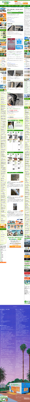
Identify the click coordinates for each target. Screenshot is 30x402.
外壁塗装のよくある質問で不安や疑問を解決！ (27, 111)
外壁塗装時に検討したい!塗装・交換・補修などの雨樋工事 (21, 348)
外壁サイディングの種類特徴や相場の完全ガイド (3, 136)
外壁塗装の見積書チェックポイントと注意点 (27, 122)
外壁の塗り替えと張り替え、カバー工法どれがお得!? (27, 135)
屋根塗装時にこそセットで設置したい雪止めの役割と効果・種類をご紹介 (23, 349)
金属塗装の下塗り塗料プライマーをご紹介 (27, 149)
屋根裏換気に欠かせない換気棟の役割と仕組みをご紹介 (6, 379)
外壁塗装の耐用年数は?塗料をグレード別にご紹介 (3, 116)
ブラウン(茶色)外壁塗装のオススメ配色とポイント (27, 221)
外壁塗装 (3, 32)
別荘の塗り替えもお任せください (27, 104)
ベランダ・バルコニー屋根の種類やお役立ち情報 (3, 199)
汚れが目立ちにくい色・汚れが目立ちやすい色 (28, 62)
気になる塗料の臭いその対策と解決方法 (27, 131)
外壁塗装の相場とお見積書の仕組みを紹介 (27, 120)
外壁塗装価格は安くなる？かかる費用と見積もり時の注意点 (21, 319)
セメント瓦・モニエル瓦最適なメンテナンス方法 (3, 182)
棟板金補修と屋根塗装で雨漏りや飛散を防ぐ (3, 197)
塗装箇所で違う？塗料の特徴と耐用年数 (27, 146)
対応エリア (2, 319)
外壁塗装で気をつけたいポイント (3, 147)
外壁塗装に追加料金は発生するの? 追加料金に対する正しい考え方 (22, 332)
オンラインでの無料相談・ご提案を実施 (27, 109)
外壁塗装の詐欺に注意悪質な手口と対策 (27, 126)
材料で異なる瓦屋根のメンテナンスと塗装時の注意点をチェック (22, 341)
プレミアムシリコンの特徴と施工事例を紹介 (27, 228)
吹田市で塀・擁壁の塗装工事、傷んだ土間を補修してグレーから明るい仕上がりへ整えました (27, 29)
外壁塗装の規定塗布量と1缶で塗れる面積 (27, 186)
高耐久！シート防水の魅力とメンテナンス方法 (3, 206)
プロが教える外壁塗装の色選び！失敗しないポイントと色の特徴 (7, 327)
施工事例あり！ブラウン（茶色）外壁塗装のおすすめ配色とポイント (7, 392)
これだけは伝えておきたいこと (3, 313)
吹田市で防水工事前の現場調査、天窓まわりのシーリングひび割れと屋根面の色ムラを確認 (27, 18)
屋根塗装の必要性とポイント (18, 323)
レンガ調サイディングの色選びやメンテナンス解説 (3, 135)
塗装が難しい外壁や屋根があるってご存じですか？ (27, 168)
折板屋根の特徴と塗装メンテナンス (2, 178)
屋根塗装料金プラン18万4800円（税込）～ (20, 315)
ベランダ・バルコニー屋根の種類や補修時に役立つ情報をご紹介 (7, 375)
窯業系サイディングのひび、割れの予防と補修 (27, 170)
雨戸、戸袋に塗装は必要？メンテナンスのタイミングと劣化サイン (22, 357)
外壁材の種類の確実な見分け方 (26, 136)
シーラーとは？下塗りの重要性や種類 (27, 151)
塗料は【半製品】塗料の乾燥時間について (3, 211)
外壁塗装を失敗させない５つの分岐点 (27, 115)
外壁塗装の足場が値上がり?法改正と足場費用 (27, 160)
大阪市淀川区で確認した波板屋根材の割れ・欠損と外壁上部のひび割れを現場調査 (27, 21)
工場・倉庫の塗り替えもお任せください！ (27, 100)
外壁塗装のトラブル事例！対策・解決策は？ (27, 206)
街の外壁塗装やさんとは (3, 310)
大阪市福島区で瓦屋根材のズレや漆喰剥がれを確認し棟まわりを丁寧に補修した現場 (27, 16)
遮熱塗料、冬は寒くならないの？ (19, 387)
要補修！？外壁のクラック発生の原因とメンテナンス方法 (6, 353)
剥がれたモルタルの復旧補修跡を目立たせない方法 (3, 138)
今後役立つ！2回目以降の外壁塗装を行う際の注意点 (21, 327)
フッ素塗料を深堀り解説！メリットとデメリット (27, 222)
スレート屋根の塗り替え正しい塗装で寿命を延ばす (3, 169)
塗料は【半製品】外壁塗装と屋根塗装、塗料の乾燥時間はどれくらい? (7, 366)
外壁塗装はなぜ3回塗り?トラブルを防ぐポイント (3, 149)
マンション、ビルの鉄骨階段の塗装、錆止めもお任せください (21, 352)
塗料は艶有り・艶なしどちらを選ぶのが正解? (27, 173)
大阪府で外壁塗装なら (3, 234)
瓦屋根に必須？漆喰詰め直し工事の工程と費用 (20, 340)
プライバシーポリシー (3, 238)
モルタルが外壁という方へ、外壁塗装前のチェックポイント (21, 396)
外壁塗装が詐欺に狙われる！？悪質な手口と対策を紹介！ (6, 362)
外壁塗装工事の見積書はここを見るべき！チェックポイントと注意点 (22, 318)
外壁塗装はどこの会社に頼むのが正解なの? (5, 365)
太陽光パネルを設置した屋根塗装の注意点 (27, 191)
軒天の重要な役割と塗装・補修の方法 (3, 155)
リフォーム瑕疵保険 (2, 314)
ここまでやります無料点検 (24, 6)
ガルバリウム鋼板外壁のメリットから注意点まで (27, 140)
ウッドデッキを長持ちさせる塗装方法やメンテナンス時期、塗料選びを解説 (23, 354)
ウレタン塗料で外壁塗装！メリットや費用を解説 (3, 124)
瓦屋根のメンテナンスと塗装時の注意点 (3, 180)
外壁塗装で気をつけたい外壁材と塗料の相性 (3, 220)
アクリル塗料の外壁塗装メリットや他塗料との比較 (3, 122)
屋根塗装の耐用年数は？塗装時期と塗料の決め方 (27, 208)
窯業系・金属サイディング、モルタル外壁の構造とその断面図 (6, 370)
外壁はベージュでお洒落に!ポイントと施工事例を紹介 (27, 219)
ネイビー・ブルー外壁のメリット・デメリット (27, 212)
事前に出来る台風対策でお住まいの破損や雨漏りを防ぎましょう (7, 383)
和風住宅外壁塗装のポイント (27, 178)
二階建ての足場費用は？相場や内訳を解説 (27, 162)
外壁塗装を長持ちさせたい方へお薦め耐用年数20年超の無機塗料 (22, 391)
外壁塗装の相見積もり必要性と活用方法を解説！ (27, 118)
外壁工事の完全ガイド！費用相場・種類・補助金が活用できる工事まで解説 (8, 336)
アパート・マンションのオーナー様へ (27, 102)
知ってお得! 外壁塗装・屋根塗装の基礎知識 (5, 340)
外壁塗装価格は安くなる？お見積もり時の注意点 (3, 107)
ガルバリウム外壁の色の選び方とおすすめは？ (5, 349)
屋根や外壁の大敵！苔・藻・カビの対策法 (27, 189)
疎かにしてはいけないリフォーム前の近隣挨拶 (27, 129)
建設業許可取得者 (2, 236)
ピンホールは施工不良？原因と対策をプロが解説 (3, 140)
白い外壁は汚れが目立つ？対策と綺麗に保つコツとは (27, 217)
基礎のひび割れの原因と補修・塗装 (27, 204)
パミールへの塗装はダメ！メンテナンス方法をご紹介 (27, 195)
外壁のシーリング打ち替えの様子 (11, 18)
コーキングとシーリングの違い (3, 213)
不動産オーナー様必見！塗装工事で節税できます (27, 157)
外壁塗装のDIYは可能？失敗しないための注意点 (27, 166)
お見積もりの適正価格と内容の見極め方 (27, 124)
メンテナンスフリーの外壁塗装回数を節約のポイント (27, 139)
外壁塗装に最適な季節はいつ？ (3, 120)
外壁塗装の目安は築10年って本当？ (2, 99)
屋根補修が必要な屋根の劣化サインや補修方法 (3, 167)
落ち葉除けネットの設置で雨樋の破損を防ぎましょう (21, 350)
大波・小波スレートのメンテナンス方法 (3, 222)
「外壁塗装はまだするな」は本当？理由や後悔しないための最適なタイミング (8, 335)
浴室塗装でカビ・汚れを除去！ (3, 191)
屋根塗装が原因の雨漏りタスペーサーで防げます (3, 171)
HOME (8, 7)
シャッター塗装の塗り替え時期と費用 (3, 193)
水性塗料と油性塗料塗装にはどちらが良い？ (27, 175)
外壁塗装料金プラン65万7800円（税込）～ (20, 314)
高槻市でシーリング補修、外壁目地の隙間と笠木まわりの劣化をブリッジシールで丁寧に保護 (27, 10)
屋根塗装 (3, 34)
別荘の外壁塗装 (17, 363)
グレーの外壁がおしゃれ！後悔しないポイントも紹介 (27, 213)
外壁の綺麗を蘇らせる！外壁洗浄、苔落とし (27, 188)
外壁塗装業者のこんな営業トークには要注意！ (27, 164)
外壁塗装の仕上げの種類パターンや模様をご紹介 (27, 226)
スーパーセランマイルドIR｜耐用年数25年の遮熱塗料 (21, 370)
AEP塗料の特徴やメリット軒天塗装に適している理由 (27, 233)
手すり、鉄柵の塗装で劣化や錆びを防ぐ (3, 187)
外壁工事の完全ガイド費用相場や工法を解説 (3, 105)
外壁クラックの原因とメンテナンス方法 (3, 133)
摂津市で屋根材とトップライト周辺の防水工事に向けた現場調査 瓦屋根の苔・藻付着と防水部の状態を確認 (27, 23)
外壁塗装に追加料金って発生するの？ (27, 116)
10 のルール (2, 315)
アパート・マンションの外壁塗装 (19, 362)
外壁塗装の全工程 (2, 101)
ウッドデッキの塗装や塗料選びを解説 (3, 189)
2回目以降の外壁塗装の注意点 (27, 144)
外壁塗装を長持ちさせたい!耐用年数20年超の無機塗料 (27, 153)
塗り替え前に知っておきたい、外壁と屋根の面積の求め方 (6, 369)
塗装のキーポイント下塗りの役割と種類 (27, 147)
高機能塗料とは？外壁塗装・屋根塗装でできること (3, 144)
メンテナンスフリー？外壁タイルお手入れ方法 (27, 177)
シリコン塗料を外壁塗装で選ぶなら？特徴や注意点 (3, 126)
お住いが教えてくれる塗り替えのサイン (3, 97)
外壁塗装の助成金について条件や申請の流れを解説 (20, 331)
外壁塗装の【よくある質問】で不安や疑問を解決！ (5, 326)
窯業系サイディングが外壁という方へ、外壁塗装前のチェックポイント (22, 397)
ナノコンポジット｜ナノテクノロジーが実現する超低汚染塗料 (21, 375)
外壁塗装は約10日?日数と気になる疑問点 (27, 127)
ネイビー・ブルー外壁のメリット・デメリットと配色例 (6, 388)
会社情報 (1, 318)
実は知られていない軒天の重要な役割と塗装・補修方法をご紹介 (22, 345)
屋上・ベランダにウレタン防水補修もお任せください (3, 204)
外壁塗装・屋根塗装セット (3, 35)
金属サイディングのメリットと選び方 (3, 175)
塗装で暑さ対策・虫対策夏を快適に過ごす (3, 129)
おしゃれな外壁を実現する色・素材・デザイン (27, 210)
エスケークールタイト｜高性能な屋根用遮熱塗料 (20, 373)
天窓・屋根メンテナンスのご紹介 (3, 158)
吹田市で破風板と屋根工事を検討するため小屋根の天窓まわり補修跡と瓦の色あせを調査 (27, 13)
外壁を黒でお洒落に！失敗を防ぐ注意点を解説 (27, 215)
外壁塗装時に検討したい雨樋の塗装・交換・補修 (3, 162)
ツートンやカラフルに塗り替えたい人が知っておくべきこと (28, 66)
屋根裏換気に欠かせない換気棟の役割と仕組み (3, 207)
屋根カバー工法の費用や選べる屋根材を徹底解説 (3, 113)
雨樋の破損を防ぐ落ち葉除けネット (2, 166)
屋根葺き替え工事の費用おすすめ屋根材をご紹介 (3, 111)
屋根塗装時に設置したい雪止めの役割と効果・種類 (3, 164)
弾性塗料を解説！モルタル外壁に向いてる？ (27, 224)
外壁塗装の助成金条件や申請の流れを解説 (27, 113)
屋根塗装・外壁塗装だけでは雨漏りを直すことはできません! (6, 339)
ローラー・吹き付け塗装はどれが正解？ (27, 184)
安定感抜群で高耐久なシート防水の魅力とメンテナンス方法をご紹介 (7, 378)
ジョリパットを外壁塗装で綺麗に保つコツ (27, 182)
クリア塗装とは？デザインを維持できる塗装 (3, 127)
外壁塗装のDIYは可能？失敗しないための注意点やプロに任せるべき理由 (7, 343)
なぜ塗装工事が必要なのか (3, 94)
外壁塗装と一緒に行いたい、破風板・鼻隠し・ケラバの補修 (21, 344)
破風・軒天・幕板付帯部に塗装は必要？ (3, 151)
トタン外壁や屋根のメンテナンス (3, 176)
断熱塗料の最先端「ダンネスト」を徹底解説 (27, 199)
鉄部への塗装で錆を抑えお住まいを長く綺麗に (3, 184)
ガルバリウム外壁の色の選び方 (27, 142)
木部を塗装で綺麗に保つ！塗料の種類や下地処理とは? (27, 193)
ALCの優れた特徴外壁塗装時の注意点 (3, 215)
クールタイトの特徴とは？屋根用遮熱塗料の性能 (27, 230)
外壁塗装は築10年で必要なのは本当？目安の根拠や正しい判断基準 (7, 334)
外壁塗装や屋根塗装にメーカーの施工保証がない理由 (27, 155)
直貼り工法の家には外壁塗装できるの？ (27, 171)
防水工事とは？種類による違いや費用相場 (3, 200)
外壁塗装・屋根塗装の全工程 (18, 313)
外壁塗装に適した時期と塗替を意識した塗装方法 (3, 118)
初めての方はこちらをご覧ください (19, 310)
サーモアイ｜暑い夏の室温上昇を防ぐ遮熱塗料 (20, 369)
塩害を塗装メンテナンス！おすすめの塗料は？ (3, 210)
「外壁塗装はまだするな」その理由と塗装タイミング (3, 103)
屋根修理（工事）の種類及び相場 (3, 109)
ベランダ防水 (3, 37)
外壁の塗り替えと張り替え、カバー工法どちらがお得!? (6, 344)
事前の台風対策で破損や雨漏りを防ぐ (27, 200)
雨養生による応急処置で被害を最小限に (27, 202)
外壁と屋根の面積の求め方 (3, 217)
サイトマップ (2, 323)
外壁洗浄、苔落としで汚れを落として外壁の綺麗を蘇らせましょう (22, 358)
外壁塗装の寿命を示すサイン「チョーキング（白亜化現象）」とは (7, 352)
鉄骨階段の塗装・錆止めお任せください (3, 186)
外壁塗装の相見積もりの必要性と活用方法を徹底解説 (6, 361)
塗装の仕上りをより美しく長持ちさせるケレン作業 (3, 142)
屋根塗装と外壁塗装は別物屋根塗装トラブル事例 (3, 146)
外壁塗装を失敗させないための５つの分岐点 (5, 331)
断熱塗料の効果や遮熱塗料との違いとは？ (27, 197)
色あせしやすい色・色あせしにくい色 (28, 64)
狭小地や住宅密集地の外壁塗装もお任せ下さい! (3, 173)
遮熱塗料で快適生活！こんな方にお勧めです (20, 374)
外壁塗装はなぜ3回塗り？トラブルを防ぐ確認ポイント (6, 360)
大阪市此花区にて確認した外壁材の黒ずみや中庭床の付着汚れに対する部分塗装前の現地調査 (27, 32)
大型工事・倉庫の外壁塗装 (18, 361)
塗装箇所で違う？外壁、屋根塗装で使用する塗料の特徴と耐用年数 (22, 388)
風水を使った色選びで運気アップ (28, 59)
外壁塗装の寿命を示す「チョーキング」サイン (3, 131)
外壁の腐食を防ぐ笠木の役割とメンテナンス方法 (3, 160)
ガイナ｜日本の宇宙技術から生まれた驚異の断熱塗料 (21, 378)
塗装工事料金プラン (20, 5)
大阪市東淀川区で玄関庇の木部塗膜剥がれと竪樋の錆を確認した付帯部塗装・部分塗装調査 (27, 35)
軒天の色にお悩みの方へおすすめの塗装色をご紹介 (3, 157)
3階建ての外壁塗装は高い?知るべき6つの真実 (27, 133)
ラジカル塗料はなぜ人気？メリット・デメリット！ (27, 232)
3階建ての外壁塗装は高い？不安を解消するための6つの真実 (6, 338)
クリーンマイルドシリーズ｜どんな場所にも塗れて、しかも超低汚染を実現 (23, 379)
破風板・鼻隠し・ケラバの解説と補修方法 (3, 153)
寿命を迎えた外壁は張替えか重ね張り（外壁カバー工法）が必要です (22, 326)
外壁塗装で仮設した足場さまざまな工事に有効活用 (27, 159)
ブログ (10, 7)
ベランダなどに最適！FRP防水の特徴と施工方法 (3, 202)
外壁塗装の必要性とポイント (18, 322)
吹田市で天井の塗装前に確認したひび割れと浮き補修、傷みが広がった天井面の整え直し (27, 26)
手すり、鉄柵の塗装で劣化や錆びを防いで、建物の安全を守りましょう (22, 353)
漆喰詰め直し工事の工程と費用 (27, 180)
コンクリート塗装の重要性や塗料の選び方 (3, 195)
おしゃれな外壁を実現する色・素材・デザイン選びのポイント (6, 387)
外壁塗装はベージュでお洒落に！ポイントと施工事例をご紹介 (6, 391)
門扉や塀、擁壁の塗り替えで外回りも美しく (20, 328)
